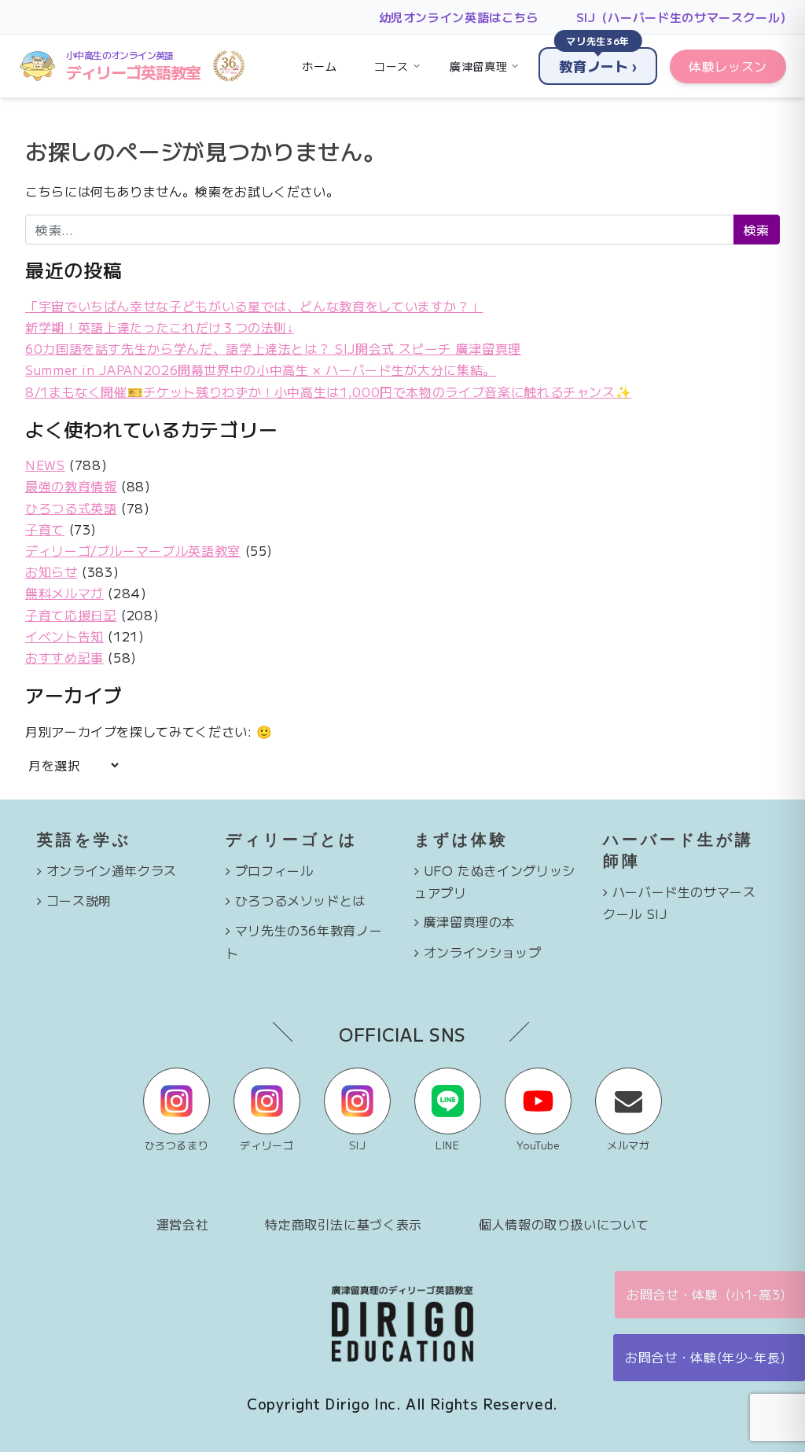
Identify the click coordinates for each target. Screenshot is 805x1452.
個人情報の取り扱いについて (564, 1224)
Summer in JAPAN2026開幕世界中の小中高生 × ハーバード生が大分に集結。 (260, 369)
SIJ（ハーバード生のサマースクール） (684, 17)
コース (391, 66)
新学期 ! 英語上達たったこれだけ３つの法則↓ (159, 327)
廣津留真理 (478, 66)
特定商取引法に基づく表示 (343, 1224)
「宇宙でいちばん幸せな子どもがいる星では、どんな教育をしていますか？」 (254, 305)
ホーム (319, 66)
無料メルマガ (64, 592)
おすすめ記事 (64, 657)
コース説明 (79, 900)
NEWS (45, 464)
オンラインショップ (483, 952)
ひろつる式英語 (70, 507)
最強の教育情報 (70, 485)
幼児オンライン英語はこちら (459, 17)
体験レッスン (728, 66)
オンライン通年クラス (111, 870)
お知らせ (51, 571)
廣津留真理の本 (469, 921)
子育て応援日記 (70, 614)
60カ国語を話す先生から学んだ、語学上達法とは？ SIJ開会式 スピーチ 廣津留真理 (273, 348)
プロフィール (274, 870)
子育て (44, 529)
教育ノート (598, 61)
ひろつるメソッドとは (300, 900)
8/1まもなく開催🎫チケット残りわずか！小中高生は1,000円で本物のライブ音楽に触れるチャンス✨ (328, 391)
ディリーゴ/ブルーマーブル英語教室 (133, 550)
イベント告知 (64, 636)
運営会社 (182, 1224)
